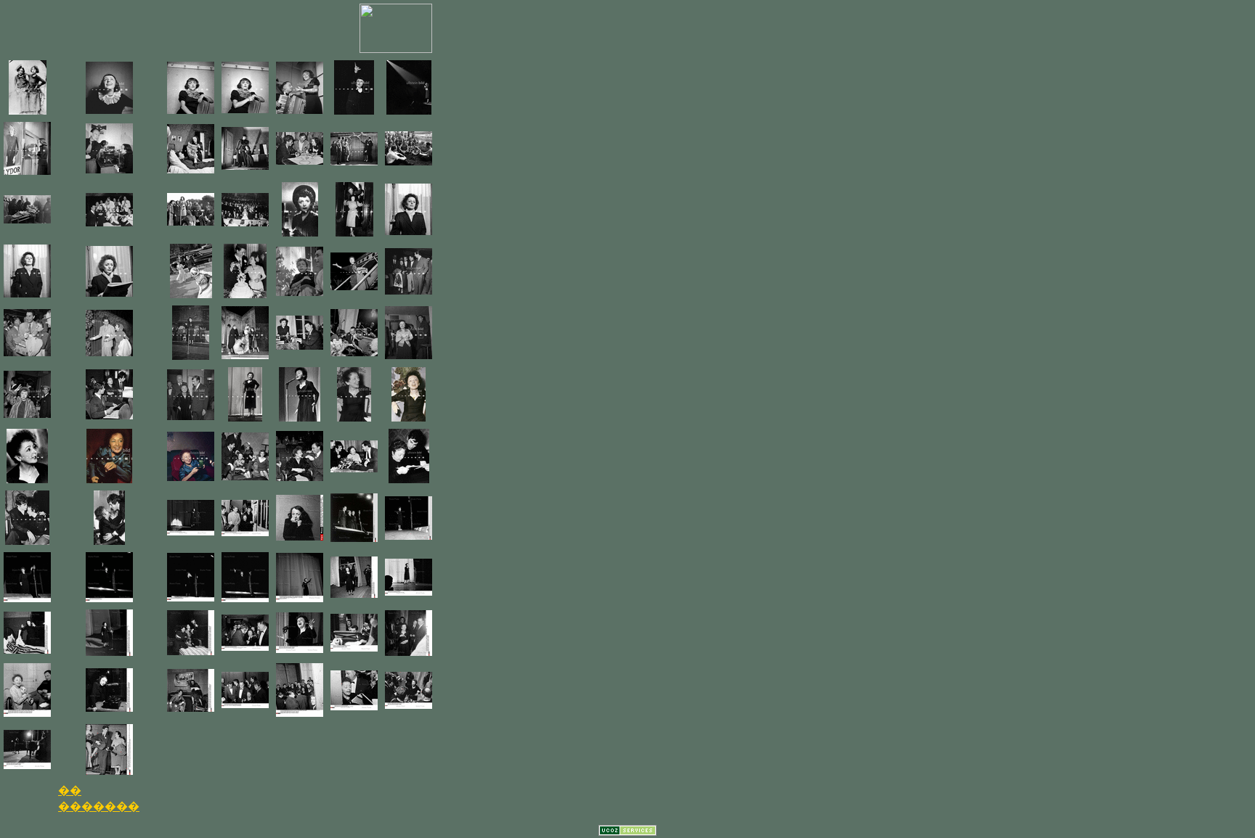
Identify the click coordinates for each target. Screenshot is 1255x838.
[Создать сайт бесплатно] (627, 832)
